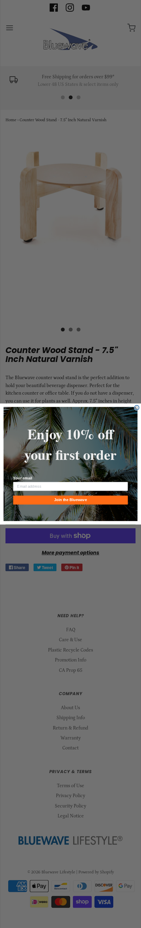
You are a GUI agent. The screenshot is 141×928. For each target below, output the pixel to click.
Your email (22, 478)
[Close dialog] (136, 407)
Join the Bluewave (70, 500)
